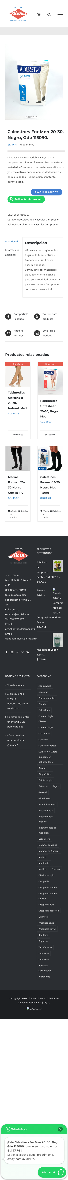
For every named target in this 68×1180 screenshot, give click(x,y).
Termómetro (45, 949)
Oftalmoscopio (46, 877)
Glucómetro (45, 800)
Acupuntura (45, 688)
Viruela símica (15, 687)
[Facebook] (6, 653)
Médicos (43, 871)
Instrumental (46, 812)
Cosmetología (46, 729)
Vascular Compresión (47, 221)
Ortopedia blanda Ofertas (48, 898)
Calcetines (27, 221)
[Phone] (28, 653)
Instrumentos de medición (47, 832)
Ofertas (56, 871)
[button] (60, 1129)
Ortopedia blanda (48, 889)
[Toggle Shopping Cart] (38, 15)
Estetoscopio (45, 782)
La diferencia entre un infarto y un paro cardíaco (18, 723)
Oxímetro (43, 918)
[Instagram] (12, 653)
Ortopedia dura (46, 906)
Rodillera (43, 937)
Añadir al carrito (46, 194)
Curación (43, 741)
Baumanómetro (47, 700)
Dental (42, 769)
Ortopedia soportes (49, 912)
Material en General (49, 852)
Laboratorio (44, 840)
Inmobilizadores (47, 806)
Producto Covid (46, 924)
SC (48, 1004)
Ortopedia (44, 883)
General (43, 794)
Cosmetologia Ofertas (46, 721)
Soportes (43, 943)
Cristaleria (44, 735)
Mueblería (44, 865)
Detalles (19, 436)
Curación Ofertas (47, 747)
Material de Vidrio (48, 846)
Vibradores (44, 978)
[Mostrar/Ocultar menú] (60, 15)
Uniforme (44, 955)
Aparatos (43, 694)
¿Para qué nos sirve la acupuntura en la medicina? (17, 703)
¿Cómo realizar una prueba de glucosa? (16, 741)
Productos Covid (47, 931)
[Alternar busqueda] (49, 15)
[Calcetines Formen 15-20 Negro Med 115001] (50, 460)
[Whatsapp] (17, 653)
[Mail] (22, 653)
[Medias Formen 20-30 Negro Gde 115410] (17, 460)
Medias (42, 858)
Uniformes (44, 961)
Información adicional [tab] (12, 254)
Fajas (56, 788)
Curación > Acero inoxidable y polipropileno (48, 758)
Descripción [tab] (12, 243)
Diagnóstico (45, 776)
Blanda (42, 706)
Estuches (43, 788)
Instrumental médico (46, 821)
